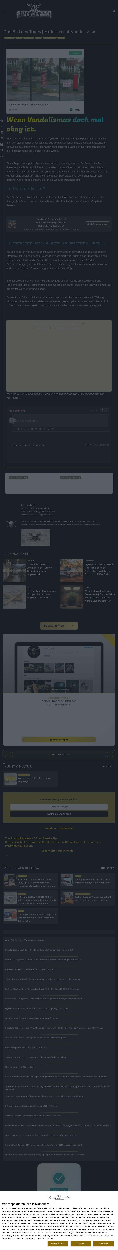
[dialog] (59, 1221)
